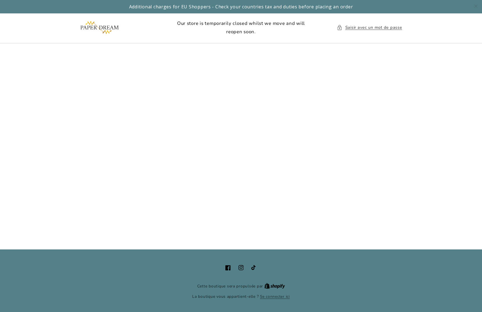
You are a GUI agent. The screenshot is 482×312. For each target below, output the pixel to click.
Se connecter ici (275, 296)
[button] (369, 27)
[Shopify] (274, 286)
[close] (476, 6)
